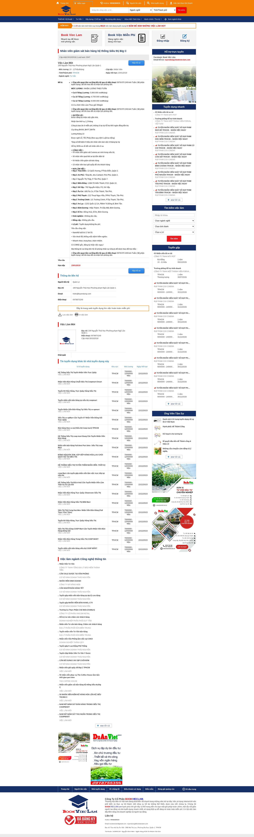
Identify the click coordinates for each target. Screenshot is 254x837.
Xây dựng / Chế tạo (93, 19)
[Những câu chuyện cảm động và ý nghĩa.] (157, 454)
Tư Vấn (79, 19)
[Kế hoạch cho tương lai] (157, 438)
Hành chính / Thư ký (152, 19)
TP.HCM (76, 73)
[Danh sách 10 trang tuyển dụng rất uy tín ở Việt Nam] (157, 422)
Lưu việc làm (67, 315)
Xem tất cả (105, 726)
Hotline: (111, 3)
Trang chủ (64, 3)
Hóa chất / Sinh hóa (132, 19)
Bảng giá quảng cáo (166, 789)
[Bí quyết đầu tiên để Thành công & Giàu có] (157, 444)
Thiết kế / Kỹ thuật (65, 19)
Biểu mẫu (149, 789)
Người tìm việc (135, 3)
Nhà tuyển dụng (157, 3)
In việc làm (83, 315)
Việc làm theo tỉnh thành (183, 3)
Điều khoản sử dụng (132, 789)
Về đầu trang (190, 789)
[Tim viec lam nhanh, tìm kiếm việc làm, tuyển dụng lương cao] (67, 14)
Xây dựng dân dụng (113, 19)
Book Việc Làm (169, 57)
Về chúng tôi (114, 789)
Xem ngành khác (174, 19)
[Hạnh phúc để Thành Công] (157, 430)
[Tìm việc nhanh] (80, 826)
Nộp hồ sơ (136, 63)
